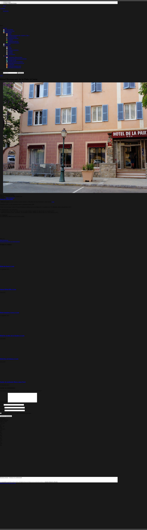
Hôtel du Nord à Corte (7, 266)
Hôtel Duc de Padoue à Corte (9, 359)
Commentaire (3, 402)
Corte (1, 75)
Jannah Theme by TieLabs (51, 481)
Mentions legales (4, 477)
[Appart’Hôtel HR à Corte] (15, 286)
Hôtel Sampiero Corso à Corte (9, 312)
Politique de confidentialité (15, 477)
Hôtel (7, 198)
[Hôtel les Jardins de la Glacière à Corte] (15, 332)
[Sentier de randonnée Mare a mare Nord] (15, 379)
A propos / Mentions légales (10, 3)
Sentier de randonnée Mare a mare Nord (12, 382)
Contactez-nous (7, 2)
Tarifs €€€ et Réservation (6, 199)
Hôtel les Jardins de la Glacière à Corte (12, 335)
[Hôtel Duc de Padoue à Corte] (15, 356)
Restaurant (11, 198)
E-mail (2, 407)
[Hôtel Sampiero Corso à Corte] (15, 309)
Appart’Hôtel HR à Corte (8, 289)
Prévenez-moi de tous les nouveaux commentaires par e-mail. (16, 413)
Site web (2, 410)
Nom (1, 404)
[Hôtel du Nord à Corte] (15, 263)
